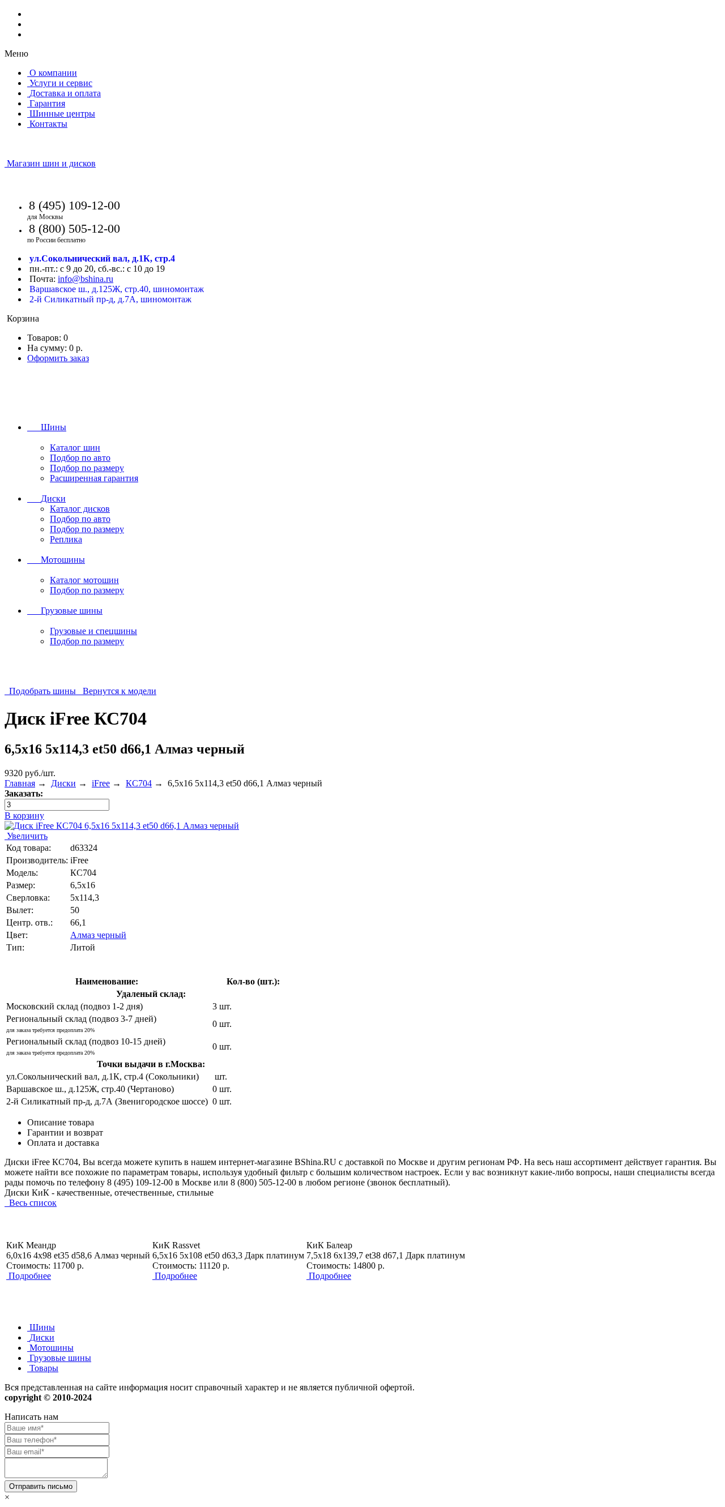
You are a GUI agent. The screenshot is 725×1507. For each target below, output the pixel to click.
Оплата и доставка (63, 1143)
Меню (16, 53)
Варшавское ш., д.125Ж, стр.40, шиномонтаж (116, 289)
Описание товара (60, 1122)
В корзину (24, 815)
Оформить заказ (58, 358)
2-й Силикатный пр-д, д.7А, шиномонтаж (110, 299)
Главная (20, 783)
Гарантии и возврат (65, 1132)
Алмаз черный (98, 935)
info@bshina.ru (85, 279)
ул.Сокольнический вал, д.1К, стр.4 (102, 258)
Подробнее (29, 1276)
